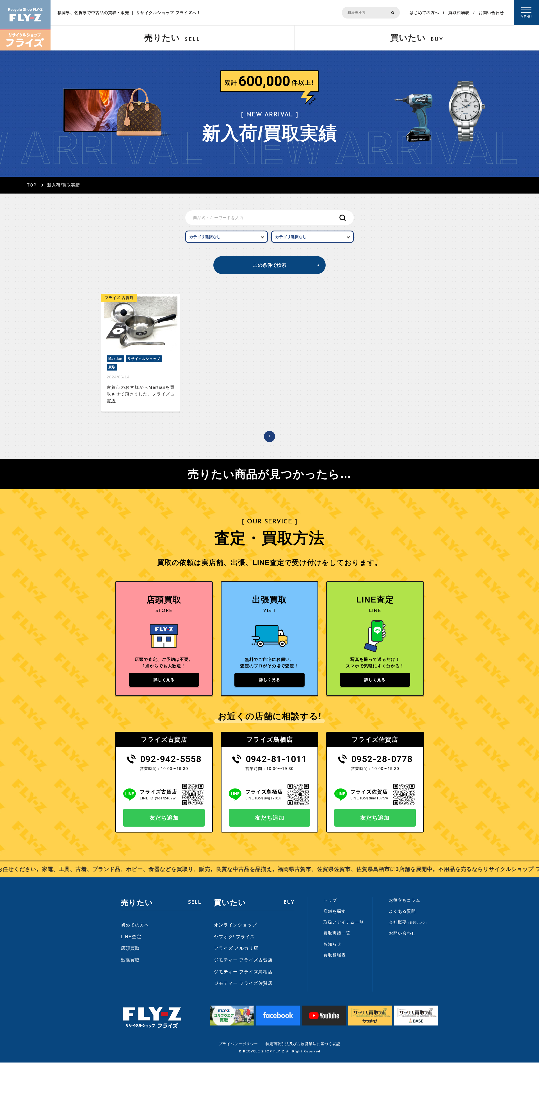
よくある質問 (402, 911)
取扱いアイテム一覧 (343, 922)
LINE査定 (131, 936)
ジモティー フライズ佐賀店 (243, 983)
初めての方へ (135, 925)
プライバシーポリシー (238, 1044)
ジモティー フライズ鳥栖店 (243, 971)
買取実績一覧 (336, 933)
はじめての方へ (424, 12)
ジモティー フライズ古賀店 (243, 960)
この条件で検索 (269, 265)
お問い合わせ (491, 12)
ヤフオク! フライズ (234, 936)
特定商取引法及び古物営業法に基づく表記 (303, 1044)
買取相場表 (458, 12)
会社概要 (408, 922)
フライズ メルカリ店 (236, 948)
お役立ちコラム (404, 900)
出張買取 (130, 960)
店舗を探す (334, 911)
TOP (31, 185)
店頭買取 (130, 948)
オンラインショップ (235, 925)
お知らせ (332, 944)
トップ (330, 900)
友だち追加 (164, 818)
